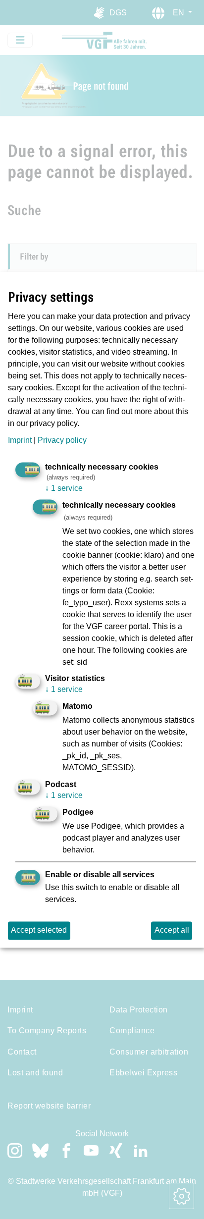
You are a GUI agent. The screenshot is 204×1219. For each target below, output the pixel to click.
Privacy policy (62, 440)
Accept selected (39, 930)
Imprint (20, 440)
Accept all (171, 930)
